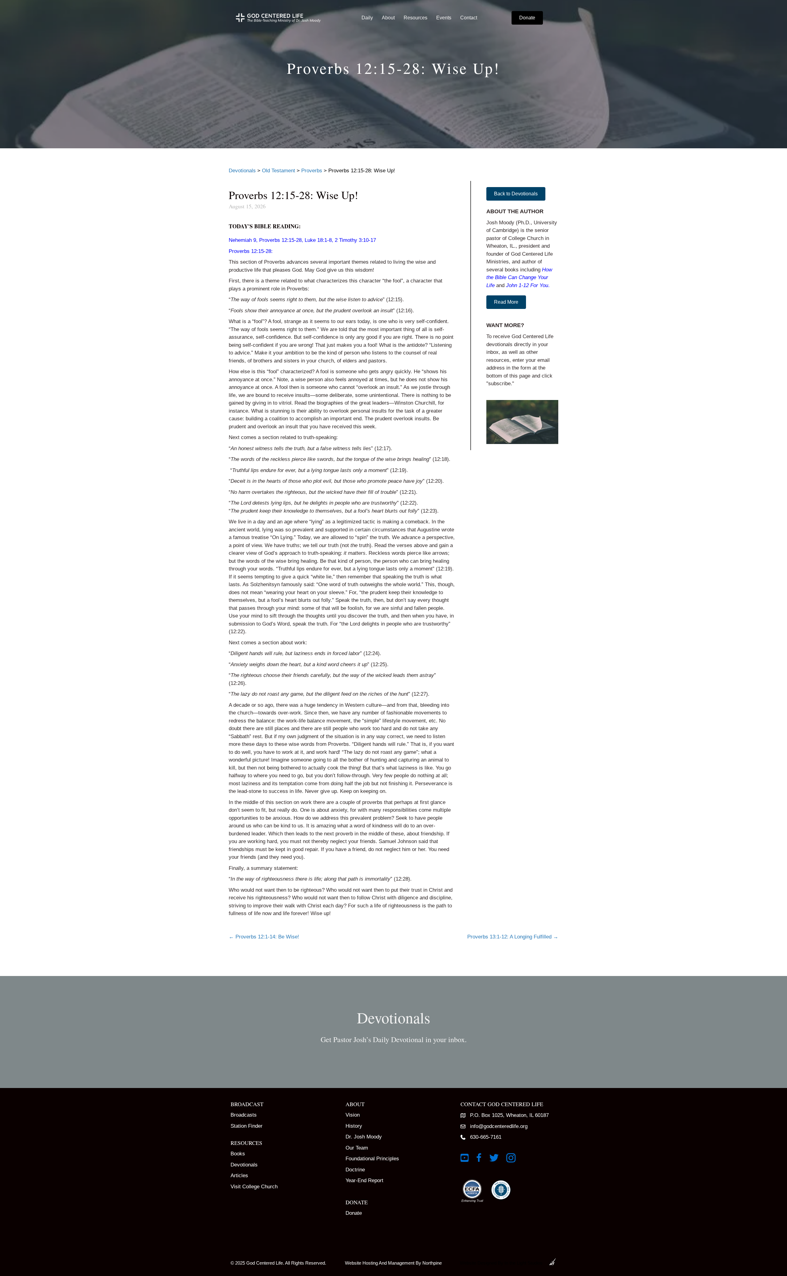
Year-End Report (364, 1180)
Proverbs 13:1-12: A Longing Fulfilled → (512, 937)
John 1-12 (517, 285)
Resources (415, 17)
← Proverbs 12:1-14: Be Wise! (264, 937)
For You (539, 285)
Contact (468, 17)
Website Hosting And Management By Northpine (393, 1263)
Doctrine (355, 1170)
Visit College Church (254, 1187)
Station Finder (247, 1126)
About (388, 17)
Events (443, 17)
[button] (515, 194)
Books (238, 1154)
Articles (239, 1175)
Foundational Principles (372, 1159)
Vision (353, 1115)
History (354, 1126)
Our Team (357, 1148)
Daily (367, 17)
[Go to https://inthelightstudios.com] (506, 1262)
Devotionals (244, 1165)
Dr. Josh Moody (364, 1137)
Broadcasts (244, 1115)
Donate (354, 1213)
